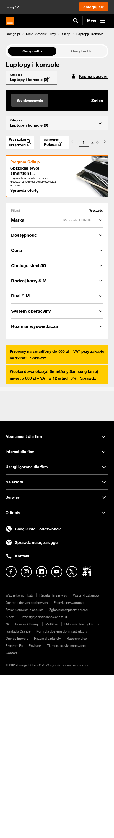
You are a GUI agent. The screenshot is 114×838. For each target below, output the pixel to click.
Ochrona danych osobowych (27, 602)
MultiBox (52, 624)
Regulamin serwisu (53, 595)
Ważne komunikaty (19, 595)
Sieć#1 (11, 617)
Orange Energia (17, 638)
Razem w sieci (77, 638)
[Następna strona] (104, 142)
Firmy (10, 7)
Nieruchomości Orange (23, 624)
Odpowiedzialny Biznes (81, 624)
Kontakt (22, 556)
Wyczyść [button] (96, 210)
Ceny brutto (81, 51)
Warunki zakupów (86, 595)
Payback (35, 645)
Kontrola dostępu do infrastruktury (61, 631)
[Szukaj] (75, 20)
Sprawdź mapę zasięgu (36, 542)
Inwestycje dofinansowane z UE (45, 617)
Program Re (14, 645)
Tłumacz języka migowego (66, 645)
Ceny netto (32, 51)
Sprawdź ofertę (24, 190)
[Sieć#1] (87, 571)
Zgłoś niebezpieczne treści (68, 609)
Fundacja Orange (18, 631)
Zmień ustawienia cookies (24, 609)
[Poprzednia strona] (72, 142)
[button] (13, 34)
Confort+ (12, 652)
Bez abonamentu (30, 100)
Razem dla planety (47, 638)
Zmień (97, 100)
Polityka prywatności (69, 602)
